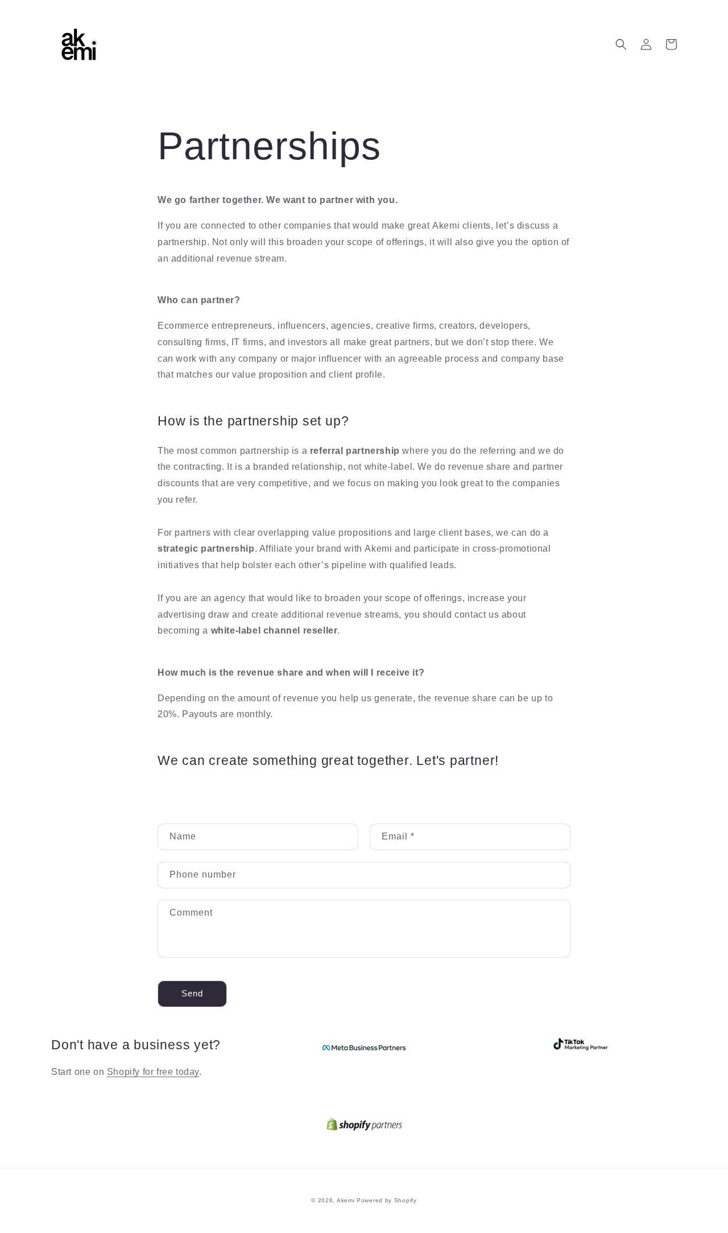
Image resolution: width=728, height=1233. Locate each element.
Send (192, 993)
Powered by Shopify (387, 1200)
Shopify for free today (153, 1072)
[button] (621, 44)
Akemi (346, 1200)
